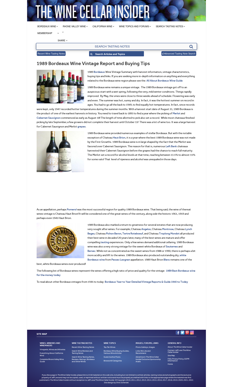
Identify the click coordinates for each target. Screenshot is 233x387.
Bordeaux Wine (46, 26)
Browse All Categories (113, 361)
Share (61, 40)
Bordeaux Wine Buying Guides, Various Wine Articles (116, 352)
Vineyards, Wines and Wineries (52, 349)
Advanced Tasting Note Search (179, 53)
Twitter (182, 332)
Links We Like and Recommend (143, 352)
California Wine (102, 26)
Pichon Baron (113, 233)
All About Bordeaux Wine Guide (164, 80)
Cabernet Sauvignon (49, 117)
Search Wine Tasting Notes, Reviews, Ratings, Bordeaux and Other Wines (83, 359)
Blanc (167, 259)
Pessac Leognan (120, 259)
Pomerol (72, 209)
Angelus (146, 229)
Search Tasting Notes (169, 26)
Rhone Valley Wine (74, 26)
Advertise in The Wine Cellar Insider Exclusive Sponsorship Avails (148, 359)
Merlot (176, 113)
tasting (105, 242)
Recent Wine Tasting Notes (51, 53)
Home (170, 364)
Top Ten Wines (109, 347)
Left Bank (171, 146)
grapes (82, 126)
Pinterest (187, 332)
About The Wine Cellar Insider (180, 347)
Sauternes (172, 246)
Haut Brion (119, 137)
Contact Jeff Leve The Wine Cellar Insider (179, 351)
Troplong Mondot (169, 233)
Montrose (168, 229)
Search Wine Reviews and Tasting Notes (82, 352)
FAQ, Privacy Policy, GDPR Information (178, 360)
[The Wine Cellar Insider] (92, 10)
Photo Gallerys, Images (145, 347)
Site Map (171, 355)
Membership (44, 33)
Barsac (91, 250)
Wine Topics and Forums (134, 26)
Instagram (192, 332)
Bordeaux (99, 71)
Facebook (178, 332)
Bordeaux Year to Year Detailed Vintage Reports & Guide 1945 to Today (146, 281)
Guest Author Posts (112, 357)
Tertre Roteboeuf (132, 233)
